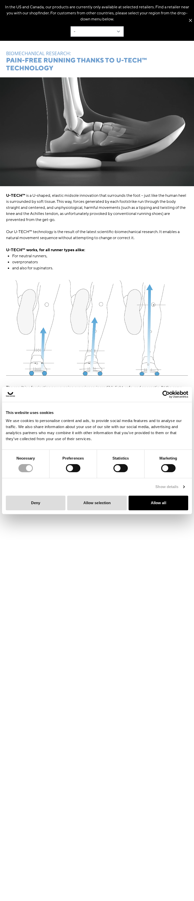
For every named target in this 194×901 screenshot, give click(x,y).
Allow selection (97, 503)
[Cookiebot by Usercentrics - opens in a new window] (166, 394)
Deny (35, 503)
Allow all (158, 503)
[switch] (73, 468)
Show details (166, 487)
